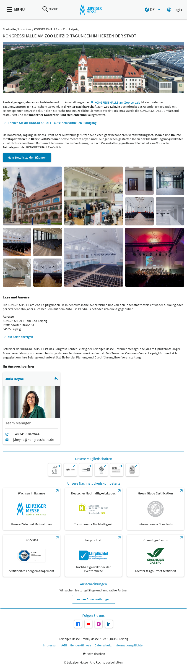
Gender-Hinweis (80, 645)
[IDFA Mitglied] (101, 469)
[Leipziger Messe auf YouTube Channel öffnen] (88, 624)
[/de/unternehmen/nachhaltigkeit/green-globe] (155, 509)
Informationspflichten (129, 645)
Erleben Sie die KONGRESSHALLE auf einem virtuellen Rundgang (52, 123)
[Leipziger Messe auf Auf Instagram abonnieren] (99, 624)
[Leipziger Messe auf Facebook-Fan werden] (78, 624)
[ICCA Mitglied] (132, 469)
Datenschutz (103, 645)
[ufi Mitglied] (54, 469)
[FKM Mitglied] (85, 469)
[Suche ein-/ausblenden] (45, 9)
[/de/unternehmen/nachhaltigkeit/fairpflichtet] (93, 556)
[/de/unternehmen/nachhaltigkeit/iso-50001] (31, 556)
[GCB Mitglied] (116, 469)
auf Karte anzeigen (20, 337)
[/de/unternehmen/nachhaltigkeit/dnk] (93, 509)
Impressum (50, 645)
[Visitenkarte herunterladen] (56, 378)
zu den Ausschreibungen (93, 599)
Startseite (9, 29)
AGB (64, 645)
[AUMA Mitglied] (70, 469)
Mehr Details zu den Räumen (27, 157)
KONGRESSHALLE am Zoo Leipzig (56, 29)
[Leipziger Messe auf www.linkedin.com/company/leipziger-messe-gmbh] (109, 624)
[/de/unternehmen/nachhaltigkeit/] (31, 509)
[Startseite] (91, 10)
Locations (24, 29)
